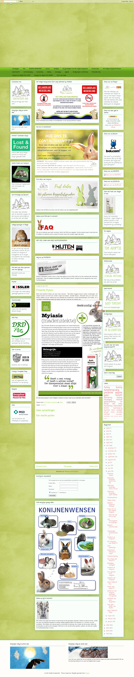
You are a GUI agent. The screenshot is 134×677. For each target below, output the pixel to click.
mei (109, 468)
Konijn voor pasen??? (111, 587)
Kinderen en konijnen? (111, 538)
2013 (107, 634)
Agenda (67, 72)
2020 (108, 437)
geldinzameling (109, 402)
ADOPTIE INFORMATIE (35, 69)
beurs (113, 410)
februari (110, 619)
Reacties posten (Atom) (71, 471)
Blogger (87, 673)
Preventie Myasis (110, 474)
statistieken (117, 406)
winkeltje (119, 412)
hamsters (107, 416)
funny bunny (113, 387)
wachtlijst (107, 414)
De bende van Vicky (113, 403)
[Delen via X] (71, 402)
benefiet (116, 416)
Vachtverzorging (28, 72)
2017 (107, 446)
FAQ (24, 69)
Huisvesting (39, 72)
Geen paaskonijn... (111, 547)
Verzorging (58, 72)
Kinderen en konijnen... (111, 568)
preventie (108, 392)
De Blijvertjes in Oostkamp (80, 72)
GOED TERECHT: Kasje (112, 611)
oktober (110, 454)
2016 (107, 625)
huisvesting (108, 406)
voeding (119, 397)
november (111, 451)
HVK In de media (61, 75)
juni (109, 465)
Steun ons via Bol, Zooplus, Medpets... (111, 510)
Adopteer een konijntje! (111, 579)
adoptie (118, 392)
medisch (43, 405)
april (109, 471)
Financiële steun (96, 72)
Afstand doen (95, 69)
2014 (107, 631)
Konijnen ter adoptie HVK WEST (21, 75)
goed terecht (113, 395)
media (111, 416)
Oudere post (93, 466)
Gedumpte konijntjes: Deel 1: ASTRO (112, 493)
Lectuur (48, 69)
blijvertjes (107, 410)
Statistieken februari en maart (111, 552)
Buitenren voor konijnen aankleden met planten (112, 593)
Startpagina (15, 69)
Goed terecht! (16, 72)
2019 (107, 440)
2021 (107, 434)
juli (109, 463)
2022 (108, 431)
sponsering (108, 397)
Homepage (68, 466)
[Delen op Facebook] (73, 402)
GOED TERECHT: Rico (112, 583)
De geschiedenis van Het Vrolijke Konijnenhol (75, 69)
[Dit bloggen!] (69, 402)
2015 (107, 628)
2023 (108, 428)
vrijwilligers (119, 414)
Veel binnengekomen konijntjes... (112, 521)
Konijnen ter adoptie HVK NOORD (43, 75)
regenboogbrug (117, 408)
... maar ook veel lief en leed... (112, 516)
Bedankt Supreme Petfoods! (111, 504)
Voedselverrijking (112, 556)
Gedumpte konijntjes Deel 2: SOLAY (112, 487)
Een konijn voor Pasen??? (112, 560)
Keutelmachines (112, 498)
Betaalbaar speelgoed (111, 564)
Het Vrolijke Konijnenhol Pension (112, 69)
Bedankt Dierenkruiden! (112, 527)
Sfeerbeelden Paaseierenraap (112, 533)
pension (106, 412)
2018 (107, 443)
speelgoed (119, 410)
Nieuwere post (41, 466)
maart (110, 616)
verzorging (108, 399)
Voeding (49, 72)
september (111, 457)
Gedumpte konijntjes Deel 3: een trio (111, 480)
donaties (106, 408)
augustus (111, 460)
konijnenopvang (111, 390)
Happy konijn (111, 500)
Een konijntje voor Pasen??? (112, 542)
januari (110, 622)
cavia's (113, 412)
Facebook (56, 69)
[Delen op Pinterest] (75, 402)
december (111, 448)
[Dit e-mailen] (68, 402)
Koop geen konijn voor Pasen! (111, 606)
